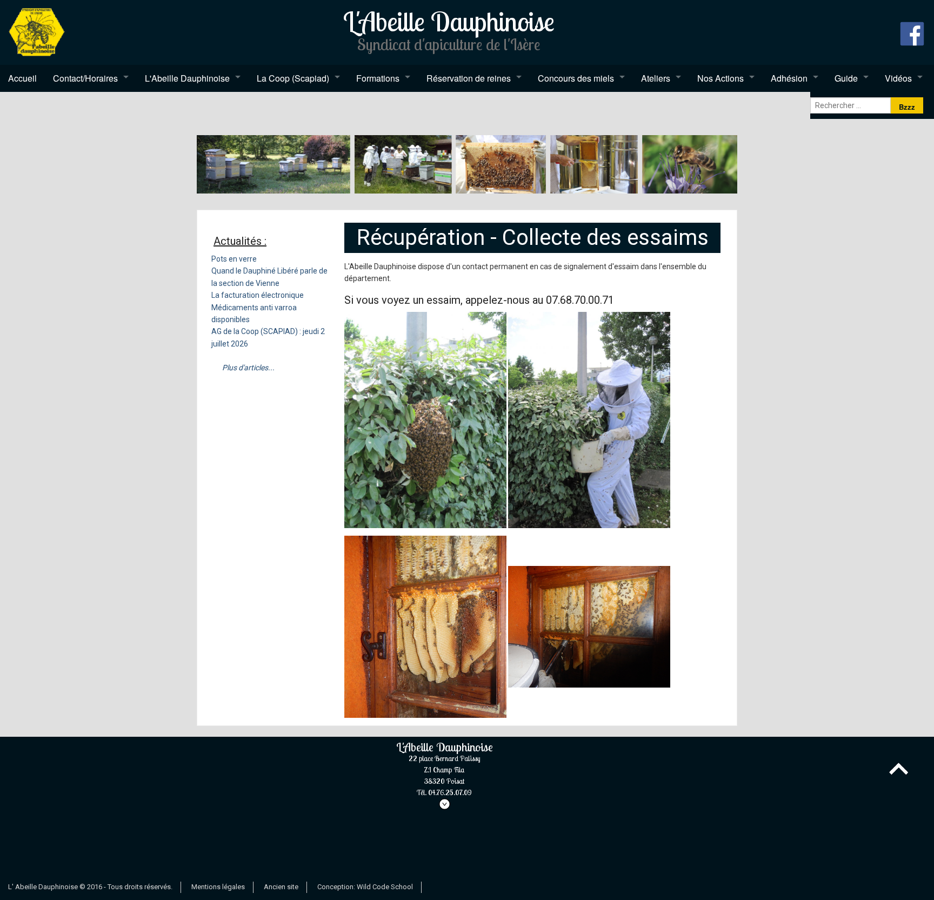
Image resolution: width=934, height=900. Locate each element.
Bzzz (907, 107)
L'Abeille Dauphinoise (187, 78)
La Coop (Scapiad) (293, 78)
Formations (377, 78)
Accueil (22, 78)
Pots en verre (234, 259)
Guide (846, 78)
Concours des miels (576, 78)
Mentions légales (218, 887)
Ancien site (281, 887)
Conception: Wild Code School (365, 887)
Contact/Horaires (85, 78)
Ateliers (655, 78)
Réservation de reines (468, 78)
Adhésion (789, 78)
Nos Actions (720, 78)
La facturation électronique (257, 295)
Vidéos (898, 78)
